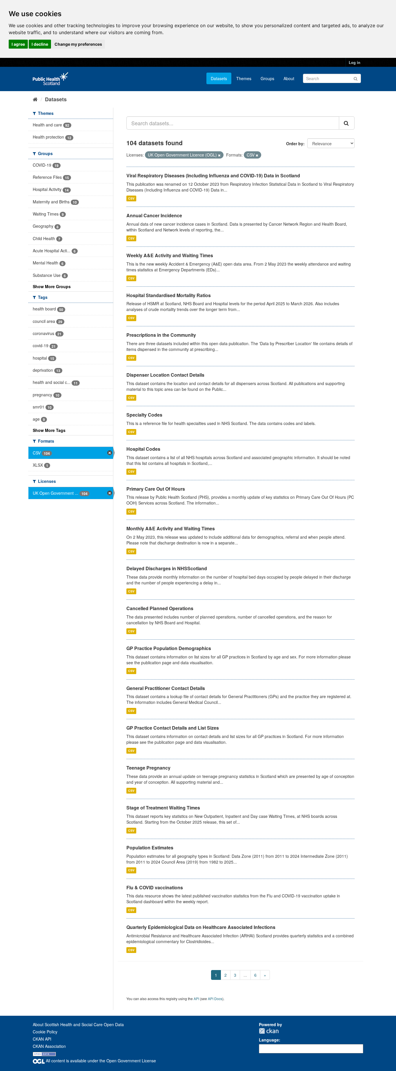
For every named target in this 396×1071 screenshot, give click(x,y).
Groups (267, 78)
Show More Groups (52, 286)
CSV (131, 198)
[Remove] (219, 155)
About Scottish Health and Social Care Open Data (78, 1024)
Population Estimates (149, 847)
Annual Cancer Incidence (154, 215)
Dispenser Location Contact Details (165, 374)
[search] (347, 123)
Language (269, 1040)
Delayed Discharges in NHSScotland (166, 568)
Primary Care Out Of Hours (155, 488)
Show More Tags (49, 430)
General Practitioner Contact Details (165, 688)
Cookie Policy (45, 1032)
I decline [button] (40, 44)
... (245, 975)
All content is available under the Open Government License (100, 1060)
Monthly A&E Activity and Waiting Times (170, 528)
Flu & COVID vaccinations (154, 887)
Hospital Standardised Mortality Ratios (168, 295)
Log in (354, 62)
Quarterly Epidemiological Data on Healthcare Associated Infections (200, 927)
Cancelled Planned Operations (159, 608)
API (196, 998)
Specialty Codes (144, 414)
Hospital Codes (143, 449)
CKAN (269, 1031)
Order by (294, 143)
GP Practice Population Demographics (168, 648)
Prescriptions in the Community (161, 335)
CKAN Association (49, 1046)
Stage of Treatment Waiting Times (163, 807)
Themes (243, 78)
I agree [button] (18, 44)
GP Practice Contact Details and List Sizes (172, 727)
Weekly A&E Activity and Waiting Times (169, 255)
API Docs (215, 998)
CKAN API (42, 1039)
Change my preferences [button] (78, 44)
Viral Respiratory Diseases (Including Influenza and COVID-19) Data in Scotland (213, 175)
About (289, 78)
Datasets (219, 78)
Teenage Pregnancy (148, 767)
